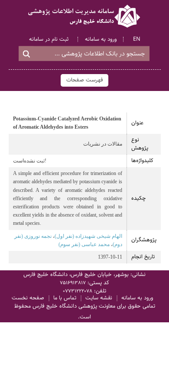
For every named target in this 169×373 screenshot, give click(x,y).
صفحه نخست (28, 298)
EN (136, 39)
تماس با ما (64, 298)
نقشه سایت (98, 298)
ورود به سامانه (101, 39)
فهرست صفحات (84, 80)
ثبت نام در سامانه (48, 39)
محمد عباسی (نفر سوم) (84, 244)
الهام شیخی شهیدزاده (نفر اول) (88, 236)
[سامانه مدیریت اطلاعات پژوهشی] (84, 16)
